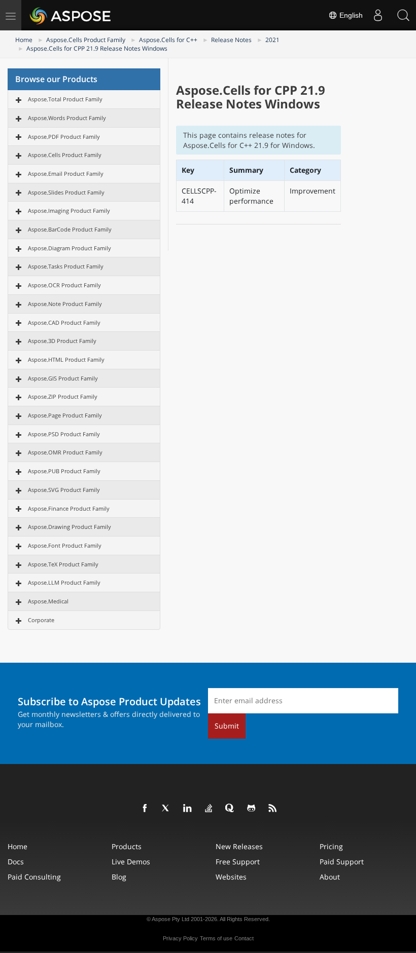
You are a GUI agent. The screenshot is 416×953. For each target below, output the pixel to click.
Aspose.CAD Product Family (64, 322)
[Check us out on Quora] (230, 808)
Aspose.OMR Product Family (65, 452)
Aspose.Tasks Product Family (65, 266)
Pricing (331, 846)
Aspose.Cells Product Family (85, 39)
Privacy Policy (180, 938)
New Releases (239, 846)
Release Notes (231, 39)
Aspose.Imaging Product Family (69, 210)
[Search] (403, 15)
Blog (119, 877)
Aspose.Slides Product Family (66, 192)
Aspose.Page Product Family (65, 415)
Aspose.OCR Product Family (64, 285)
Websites (231, 877)
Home (23, 39)
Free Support (238, 861)
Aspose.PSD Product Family (64, 434)
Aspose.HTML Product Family (66, 359)
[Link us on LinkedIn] (187, 808)
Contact (244, 938)
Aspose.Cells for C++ (168, 39)
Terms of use (216, 938)
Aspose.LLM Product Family (64, 582)
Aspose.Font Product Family (64, 545)
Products (127, 846)
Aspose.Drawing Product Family (69, 526)
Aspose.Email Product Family (65, 173)
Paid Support (342, 861)
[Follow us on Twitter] (166, 808)
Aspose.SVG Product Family (64, 489)
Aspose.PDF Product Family (64, 136)
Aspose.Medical (48, 601)
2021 (272, 39)
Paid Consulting (34, 877)
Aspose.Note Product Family (65, 304)
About (330, 877)
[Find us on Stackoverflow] (209, 808)
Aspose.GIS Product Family (63, 378)
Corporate (41, 620)
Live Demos (131, 861)
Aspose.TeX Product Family (63, 564)
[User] (378, 15)
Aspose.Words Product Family (67, 118)
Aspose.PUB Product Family (64, 471)
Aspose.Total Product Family (65, 99)
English (350, 15)
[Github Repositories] (251, 808)
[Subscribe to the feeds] (273, 808)
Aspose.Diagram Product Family (69, 248)
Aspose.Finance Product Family (69, 508)
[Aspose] (71, 15)
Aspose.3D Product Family (62, 341)
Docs (16, 861)
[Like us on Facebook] (145, 808)
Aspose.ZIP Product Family (62, 396)
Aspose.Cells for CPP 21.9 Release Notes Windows (96, 48)
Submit (227, 726)
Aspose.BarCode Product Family (70, 229)
